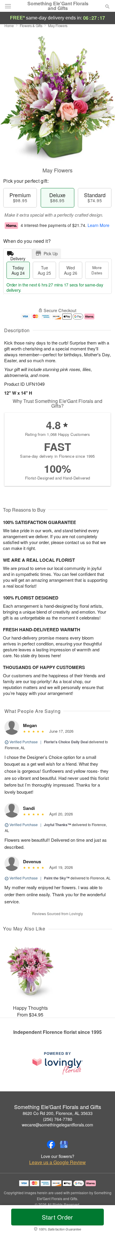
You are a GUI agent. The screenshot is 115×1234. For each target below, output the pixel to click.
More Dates (96, 270)
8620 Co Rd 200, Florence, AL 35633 (58, 1113)
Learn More (98, 225)
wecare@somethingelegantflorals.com (57, 1125)
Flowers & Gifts (31, 25)
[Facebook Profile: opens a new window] (51, 1144)
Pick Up (51, 253)
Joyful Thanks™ (57, 824)
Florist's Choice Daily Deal (66, 741)
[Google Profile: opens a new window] (64, 1144)
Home (9, 25)
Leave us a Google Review (57, 1162)
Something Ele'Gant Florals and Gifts (57, 6)
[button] (102, 1220)
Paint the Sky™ (57, 878)
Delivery (17, 257)
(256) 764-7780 (57, 1119)
